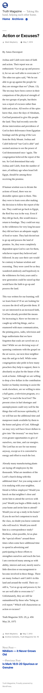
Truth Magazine (12, 11)
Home (6, 19)
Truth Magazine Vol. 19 (29, 637)
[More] (26, 19)
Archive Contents (12, 637)
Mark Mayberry (11, 42)
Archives (17, 19)
